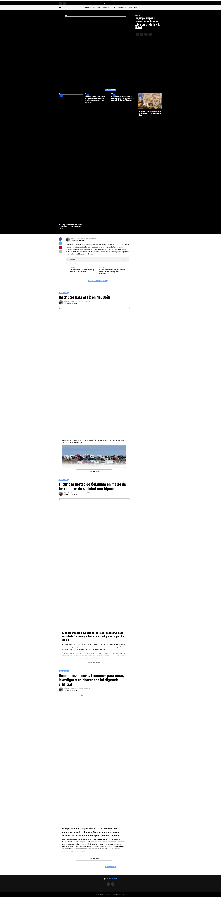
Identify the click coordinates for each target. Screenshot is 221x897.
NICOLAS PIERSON (78, 240)
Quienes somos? (132, 7)
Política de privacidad (120, 7)
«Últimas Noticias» (89, 7)
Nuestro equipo (107, 7)
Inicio (98, 7)
